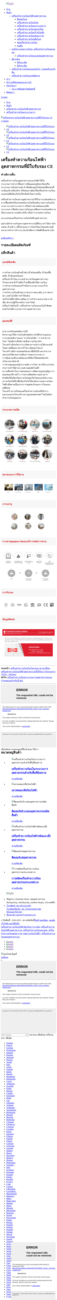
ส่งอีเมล (4, 957)
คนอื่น (20, 46)
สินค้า (9, 12)
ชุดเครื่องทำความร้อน (27, 42)
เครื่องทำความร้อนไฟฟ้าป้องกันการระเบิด (20, 927)
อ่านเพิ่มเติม (17, 779)
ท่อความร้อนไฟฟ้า (31, 933)
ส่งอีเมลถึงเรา (7, 238)
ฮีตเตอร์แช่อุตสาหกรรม (24, 857)
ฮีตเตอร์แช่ (22, 19)
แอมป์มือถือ (14, 923)
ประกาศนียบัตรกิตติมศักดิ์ (23, 89)
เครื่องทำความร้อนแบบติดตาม (26, 76)
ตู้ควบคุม (16, 59)
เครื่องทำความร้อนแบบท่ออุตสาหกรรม (35, 56)
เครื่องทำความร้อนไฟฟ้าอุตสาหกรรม (29, 16)
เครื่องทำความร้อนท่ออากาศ (30, 36)
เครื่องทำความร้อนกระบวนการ (31, 26)
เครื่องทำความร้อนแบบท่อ (35, 930)
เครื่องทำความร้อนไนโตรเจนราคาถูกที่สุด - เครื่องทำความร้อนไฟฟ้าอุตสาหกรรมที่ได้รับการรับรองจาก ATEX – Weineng (28, 671)
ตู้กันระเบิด (22, 62)
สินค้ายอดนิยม (41, 920)
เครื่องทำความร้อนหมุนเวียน (30, 29)
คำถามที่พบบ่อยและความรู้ (18, 82)
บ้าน (8, 9)
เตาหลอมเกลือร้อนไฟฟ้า (24, 790)
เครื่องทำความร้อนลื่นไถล (29, 39)
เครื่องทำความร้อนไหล (27, 22)
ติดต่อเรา (10, 92)
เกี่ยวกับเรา (11, 86)
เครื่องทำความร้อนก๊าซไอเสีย (30, 32)
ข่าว (8, 79)
